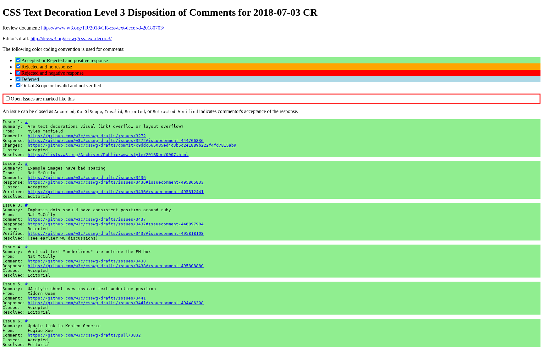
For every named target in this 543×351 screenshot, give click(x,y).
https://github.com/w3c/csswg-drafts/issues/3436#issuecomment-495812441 (116, 191)
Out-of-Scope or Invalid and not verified (61, 85)
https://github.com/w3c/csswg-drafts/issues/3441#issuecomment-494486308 (116, 302)
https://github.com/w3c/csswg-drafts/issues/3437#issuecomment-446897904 (116, 224)
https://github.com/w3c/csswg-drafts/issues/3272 (87, 135)
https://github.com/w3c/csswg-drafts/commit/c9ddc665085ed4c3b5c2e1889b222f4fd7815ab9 (132, 145)
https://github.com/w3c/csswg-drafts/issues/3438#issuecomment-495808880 (116, 265)
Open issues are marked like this (42, 98)
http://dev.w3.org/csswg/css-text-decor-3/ (71, 38)
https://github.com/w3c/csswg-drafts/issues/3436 (87, 177)
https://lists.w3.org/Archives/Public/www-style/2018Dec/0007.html (108, 154)
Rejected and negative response (52, 73)
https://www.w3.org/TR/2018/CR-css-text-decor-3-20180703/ (102, 27)
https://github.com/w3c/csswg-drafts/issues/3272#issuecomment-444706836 (116, 140)
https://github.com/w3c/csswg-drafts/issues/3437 (87, 219)
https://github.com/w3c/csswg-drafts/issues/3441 (87, 298)
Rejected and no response (46, 66)
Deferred (30, 79)
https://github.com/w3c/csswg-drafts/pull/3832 (84, 335)
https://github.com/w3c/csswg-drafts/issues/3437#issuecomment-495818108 (116, 233)
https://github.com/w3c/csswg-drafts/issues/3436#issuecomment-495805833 (116, 182)
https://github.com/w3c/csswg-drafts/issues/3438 (87, 261)
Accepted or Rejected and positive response (64, 60)
